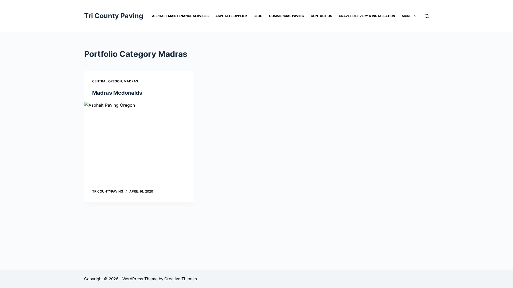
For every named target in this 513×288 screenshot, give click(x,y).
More (406, 16)
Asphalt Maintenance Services (180, 16)
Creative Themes (180, 278)
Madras (131, 81)
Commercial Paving (286, 16)
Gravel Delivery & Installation (367, 16)
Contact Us (321, 16)
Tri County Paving (113, 16)
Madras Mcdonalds (117, 93)
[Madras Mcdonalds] (139, 143)
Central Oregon (107, 81)
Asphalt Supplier (231, 16)
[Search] (427, 16)
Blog (258, 16)
